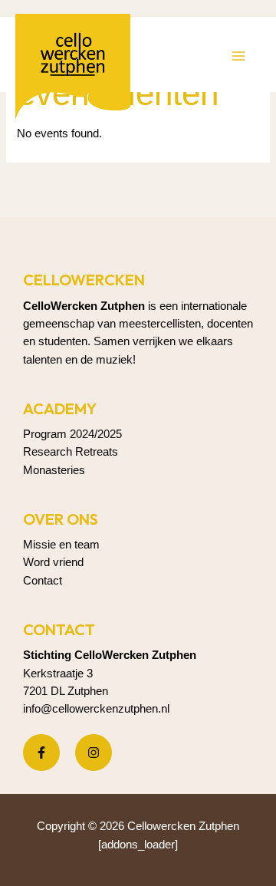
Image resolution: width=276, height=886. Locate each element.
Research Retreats (70, 452)
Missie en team (61, 545)
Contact (42, 581)
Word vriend (53, 562)
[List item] (41, 752)
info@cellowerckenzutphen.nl (96, 709)
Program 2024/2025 (72, 434)
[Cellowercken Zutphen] (72, 71)
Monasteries (54, 470)
